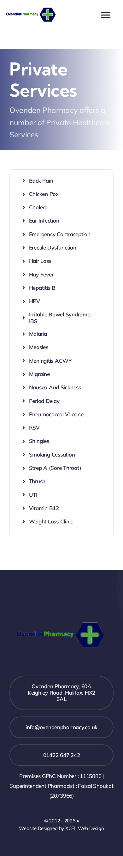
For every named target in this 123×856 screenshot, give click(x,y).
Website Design (35, 828)
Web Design (91, 828)
